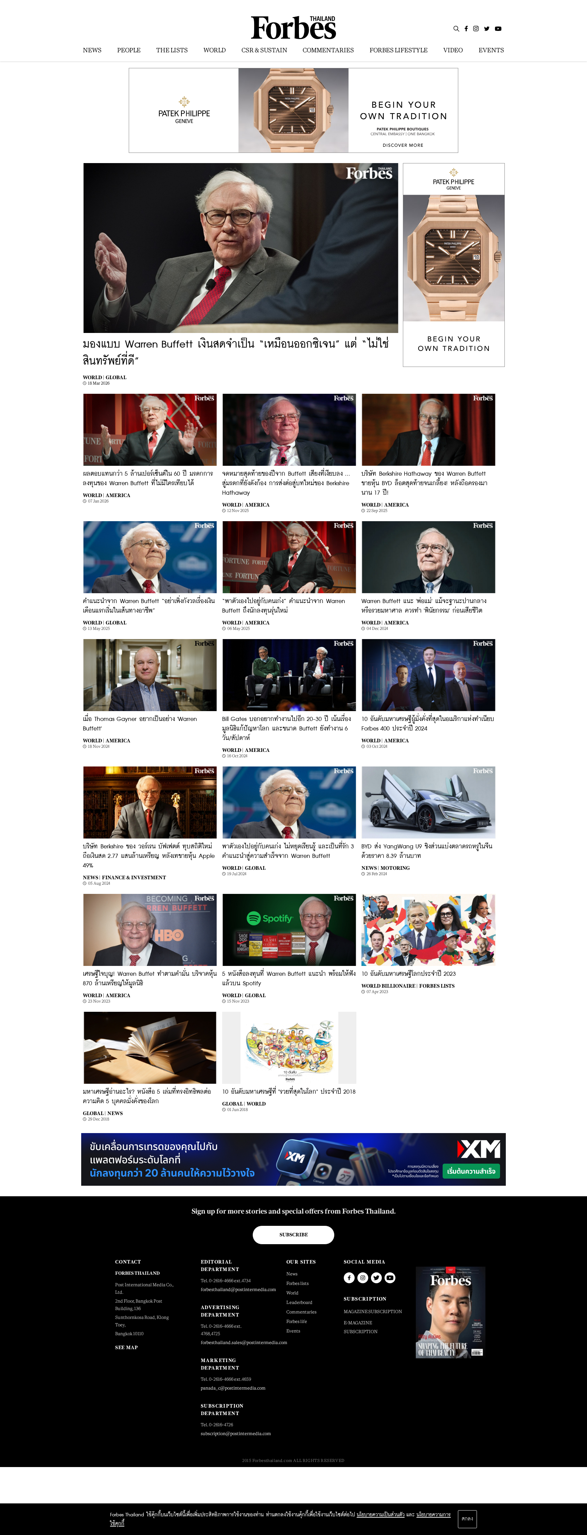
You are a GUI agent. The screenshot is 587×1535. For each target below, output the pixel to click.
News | (91, 877)
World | (93, 377)
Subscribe (294, 1234)
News (115, 1113)
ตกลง (467, 1519)
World (256, 1104)
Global (116, 377)
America (118, 495)
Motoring (395, 868)
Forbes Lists (437, 986)
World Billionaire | (389, 986)
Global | (94, 1113)
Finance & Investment (134, 877)
